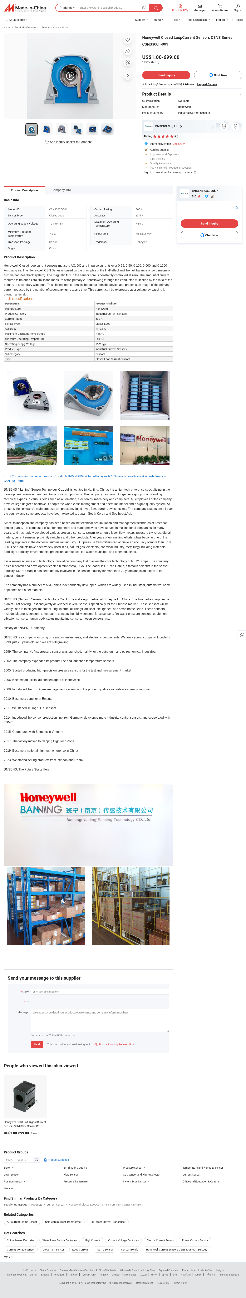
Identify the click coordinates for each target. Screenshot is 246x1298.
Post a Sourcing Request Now (115, 1044)
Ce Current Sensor (53, 1249)
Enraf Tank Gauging (75, 1167)
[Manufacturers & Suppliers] (25, 8)
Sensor (45, 27)
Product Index (189, 1270)
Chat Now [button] (220, 75)
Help (175, 20)
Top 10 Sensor (104, 1249)
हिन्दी (175, 1274)
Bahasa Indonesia (229, 1274)
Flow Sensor (70, 1174)
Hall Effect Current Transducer (107, 1222)
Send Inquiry (166, 75)
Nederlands (130, 1274)
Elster (7, 1167)
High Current (92, 1240)
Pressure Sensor (132, 1167)
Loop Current (80, 1249)
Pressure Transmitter (75, 1181)
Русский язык (88, 1274)
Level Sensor (11, 1174)
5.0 (194, 196)
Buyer (157, 20)
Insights (220, 1270)
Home (7, 27)
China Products (48, 1270)
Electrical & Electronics (26, 27)
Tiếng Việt (210, 1274)
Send (37, 1044)
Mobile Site (206, 1270)
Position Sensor (13, 1181)
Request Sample (207, 84)
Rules (239, 20)
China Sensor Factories (20, 1240)
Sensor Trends (129, 1249)
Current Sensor (61, 27)
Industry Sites (148, 1270)
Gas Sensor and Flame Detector (141, 1174)
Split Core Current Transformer (63, 1222)
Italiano (104, 1274)
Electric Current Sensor (160, 1240)
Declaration (163, 1282)
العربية (143, 1274)
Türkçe (198, 1274)
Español (45, 1274)
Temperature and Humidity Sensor (203, 1167)
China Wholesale (107, 1270)
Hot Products (29, 1270)
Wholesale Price (128, 1270)
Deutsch (116, 1274)
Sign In (148, 172)
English (33, 1274)
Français (72, 1274)
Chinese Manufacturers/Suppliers (77, 1270)
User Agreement (144, 1282)
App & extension (197, 20)
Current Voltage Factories (123, 1240)
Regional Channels (168, 1270)
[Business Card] (236, 207)
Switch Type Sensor (134, 1181)
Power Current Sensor (195, 1240)
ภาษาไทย (186, 1274)
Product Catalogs (58, 1160)
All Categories (17, 20)
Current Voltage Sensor (21, 1249)
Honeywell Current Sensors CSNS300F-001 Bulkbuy (176, 1249)
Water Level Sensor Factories (59, 1240)
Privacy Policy (180, 1282)
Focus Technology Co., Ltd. (98, 1282)
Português (59, 1274)
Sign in (238, 10)
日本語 (165, 1274)
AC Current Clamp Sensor (22, 1222)
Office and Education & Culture (201, 1181)
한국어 (154, 1274)
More (7, 1256)
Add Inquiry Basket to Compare (71, 142)
